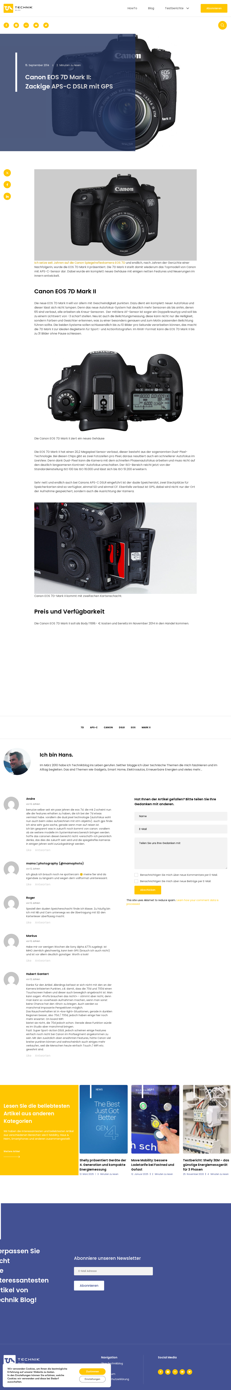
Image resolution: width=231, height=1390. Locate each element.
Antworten (42, 850)
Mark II (146, 727)
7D (82, 727)
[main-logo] (18, 8)
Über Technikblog (112, 1363)
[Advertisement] (115, 660)
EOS (133, 727)
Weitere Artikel (12, 1151)
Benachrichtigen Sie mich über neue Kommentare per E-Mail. (179, 875)
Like (28, 850)
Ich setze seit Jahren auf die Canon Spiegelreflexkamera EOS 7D (79, 263)
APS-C (94, 727)
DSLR (122, 727)
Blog (151, 8)
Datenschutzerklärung (115, 1379)
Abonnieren (214, 8)
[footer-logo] (22, 1360)
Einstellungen (92, 1379)
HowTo (132, 8)
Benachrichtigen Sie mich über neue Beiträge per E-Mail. (175, 881)
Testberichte (174, 8)
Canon (108, 727)
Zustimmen (92, 1371)
